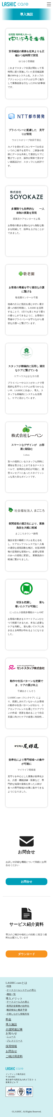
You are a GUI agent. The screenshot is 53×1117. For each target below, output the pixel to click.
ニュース (11, 1036)
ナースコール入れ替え (18, 1002)
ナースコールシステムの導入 (21, 990)
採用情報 (11, 1046)
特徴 (9, 986)
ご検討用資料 (14, 1056)
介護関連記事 (14, 1029)
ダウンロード (26, 954)
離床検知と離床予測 (17, 1010)
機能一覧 (11, 994)
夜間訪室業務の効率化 (18, 1006)
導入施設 (11, 1024)
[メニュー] (49, 4)
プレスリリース (14, 1041)
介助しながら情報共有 (18, 1014)
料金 (8, 1019)
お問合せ (11, 1051)
